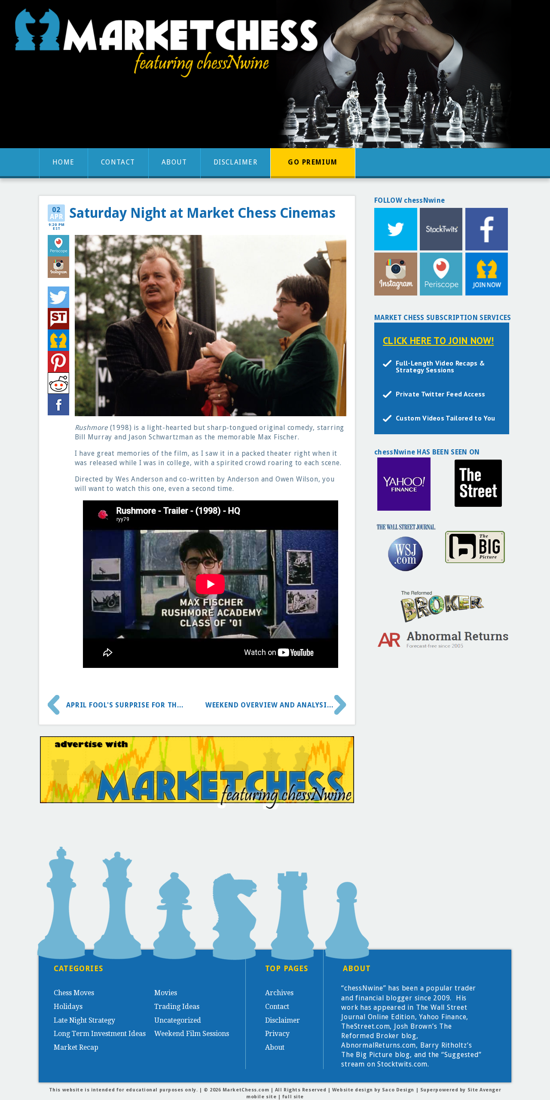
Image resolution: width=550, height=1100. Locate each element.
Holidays (68, 1006)
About (174, 162)
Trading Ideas (176, 1006)
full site (293, 1097)
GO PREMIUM (312, 162)
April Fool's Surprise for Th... (124, 705)
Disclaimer (235, 162)
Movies (165, 993)
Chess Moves (74, 993)
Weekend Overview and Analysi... (269, 705)
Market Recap (76, 1047)
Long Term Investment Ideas (100, 1034)
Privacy (277, 1034)
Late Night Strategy (84, 1020)
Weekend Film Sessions (191, 1034)
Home (63, 162)
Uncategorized (177, 1020)
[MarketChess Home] (169, 46)
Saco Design (398, 1090)
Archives (279, 993)
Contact (118, 162)
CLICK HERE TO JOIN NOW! (438, 340)
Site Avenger (484, 1090)
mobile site (261, 1097)
